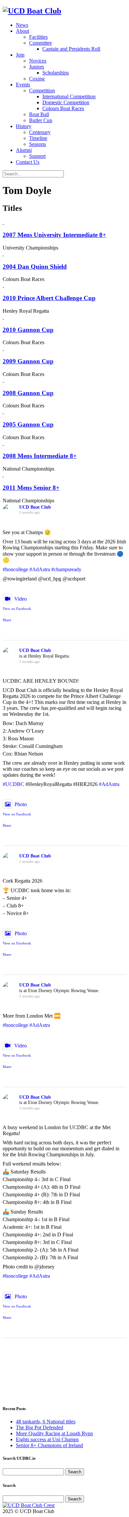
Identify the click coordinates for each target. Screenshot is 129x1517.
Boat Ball (39, 114)
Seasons (37, 144)
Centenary (40, 132)
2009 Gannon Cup (28, 361)
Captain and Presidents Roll (71, 49)
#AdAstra (39, 569)
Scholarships (55, 72)
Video (20, 599)
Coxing (37, 78)
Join (20, 55)
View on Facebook (17, 609)
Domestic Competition (65, 102)
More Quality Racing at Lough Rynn (54, 1433)
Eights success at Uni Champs (47, 1439)
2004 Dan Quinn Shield (35, 266)
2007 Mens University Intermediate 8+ (54, 234)
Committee (40, 43)
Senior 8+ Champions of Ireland (49, 1445)
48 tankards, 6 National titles (45, 1421)
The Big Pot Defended (39, 1427)
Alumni (24, 150)
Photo (21, 804)
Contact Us (27, 162)
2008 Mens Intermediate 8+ (40, 455)
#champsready (66, 569)
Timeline (38, 138)
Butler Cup (40, 120)
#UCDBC (13, 784)
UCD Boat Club (35, 507)
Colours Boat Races (63, 108)
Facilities (38, 37)
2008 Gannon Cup (28, 393)
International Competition (69, 96)
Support (37, 156)
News (22, 25)
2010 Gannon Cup (28, 329)
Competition (42, 90)
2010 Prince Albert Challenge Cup (49, 298)
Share (7, 620)
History (23, 126)
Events (23, 84)
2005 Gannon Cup (28, 424)
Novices (37, 61)
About (22, 31)
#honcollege (15, 569)
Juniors (36, 66)
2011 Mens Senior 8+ (31, 487)
